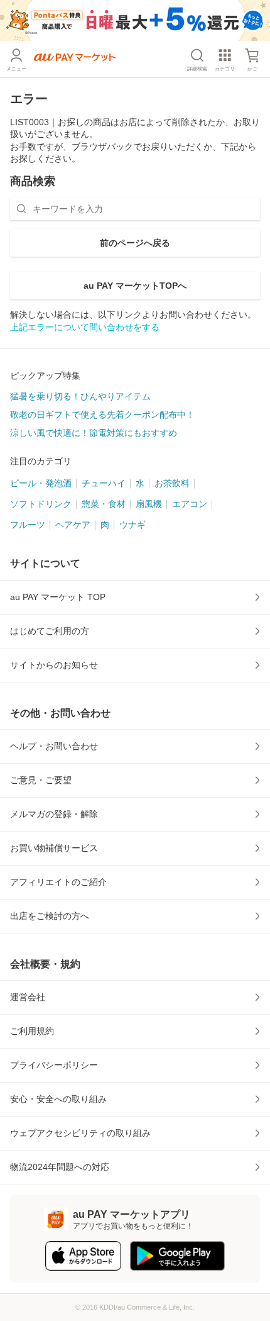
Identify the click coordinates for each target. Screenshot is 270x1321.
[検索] (21, 209)
